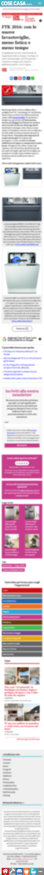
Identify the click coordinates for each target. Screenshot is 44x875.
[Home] (16, 3)
